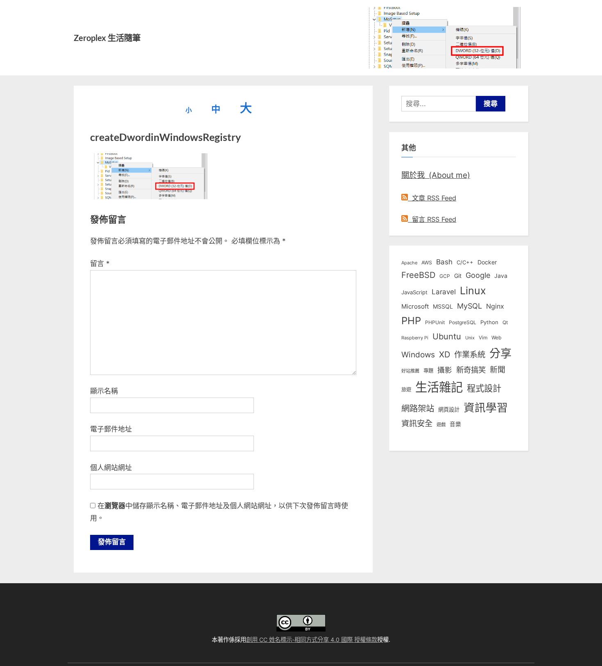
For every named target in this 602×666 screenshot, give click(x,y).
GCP (444, 276)
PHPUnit (435, 322)
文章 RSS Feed (432, 198)
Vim (483, 337)
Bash (444, 261)
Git (458, 275)
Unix (470, 338)
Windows (418, 354)
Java (500, 276)
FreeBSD (418, 275)
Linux (473, 290)
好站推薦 (410, 371)
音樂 (455, 424)
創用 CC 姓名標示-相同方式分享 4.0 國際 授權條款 (311, 639)
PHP (411, 321)
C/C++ (465, 262)
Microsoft (415, 306)
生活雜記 (439, 387)
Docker (487, 262)
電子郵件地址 (111, 429)
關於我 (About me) (435, 175)
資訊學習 (486, 407)
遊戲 (441, 424)
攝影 (444, 370)
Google (478, 275)
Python (489, 322)
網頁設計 (448, 409)
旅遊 (406, 389)
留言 (100, 263)
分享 (500, 353)
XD (444, 354)
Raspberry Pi (414, 338)
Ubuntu (446, 336)
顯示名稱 (104, 391)
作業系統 (469, 354)
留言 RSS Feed (432, 219)
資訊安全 (416, 423)
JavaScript (414, 292)
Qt (505, 322)
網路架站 (417, 408)
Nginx (495, 306)
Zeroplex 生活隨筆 (107, 38)
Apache (409, 263)
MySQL (469, 306)
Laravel (444, 292)
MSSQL (443, 306)
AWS (426, 262)
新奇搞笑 (471, 369)
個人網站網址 (111, 468)
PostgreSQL (462, 322)
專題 (428, 371)
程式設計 (484, 388)
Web (496, 337)
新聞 (497, 370)
